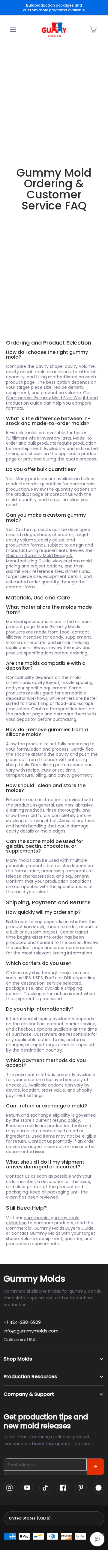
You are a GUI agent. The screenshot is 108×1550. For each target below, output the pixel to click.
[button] (93, 29)
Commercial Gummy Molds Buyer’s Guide (50, 1228)
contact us (61, 494)
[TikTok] (45, 1488)
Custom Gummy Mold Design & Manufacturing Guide (39, 558)
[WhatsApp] (98, 1488)
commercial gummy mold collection (43, 1220)
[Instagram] (9, 1488)
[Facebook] (63, 1488)
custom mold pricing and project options (49, 563)
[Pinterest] (81, 1488)
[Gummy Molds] (54, 29)
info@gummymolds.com (31, 1331)
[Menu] (13, 29)
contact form (20, 587)
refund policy (66, 1120)
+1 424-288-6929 (22, 1322)
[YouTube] (27, 1488)
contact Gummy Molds (35, 1233)
